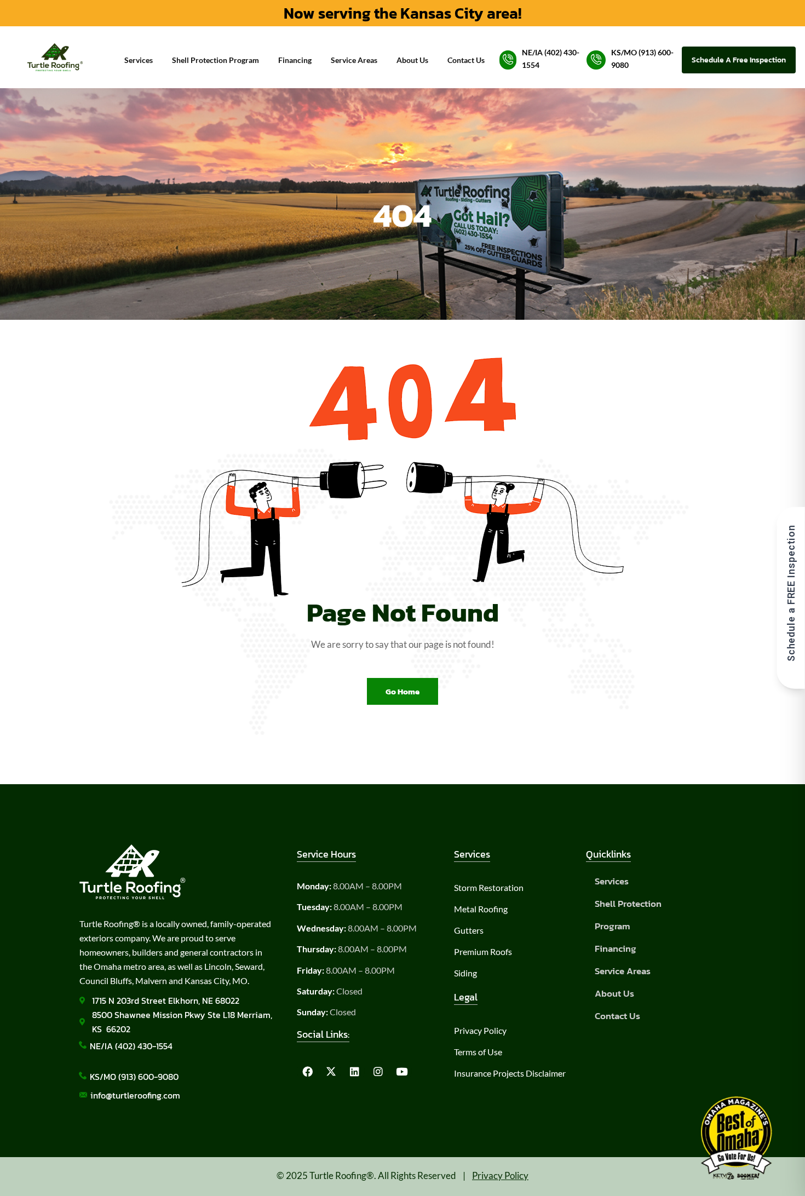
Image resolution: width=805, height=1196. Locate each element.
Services (138, 60)
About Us (412, 60)
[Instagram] (377, 1071)
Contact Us (466, 60)
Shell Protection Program (215, 60)
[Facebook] (307, 1071)
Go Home (402, 691)
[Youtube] (401, 1071)
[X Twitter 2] (330, 1071)
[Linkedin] (354, 1071)
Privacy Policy (500, 1175)
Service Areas (354, 60)
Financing (295, 60)
